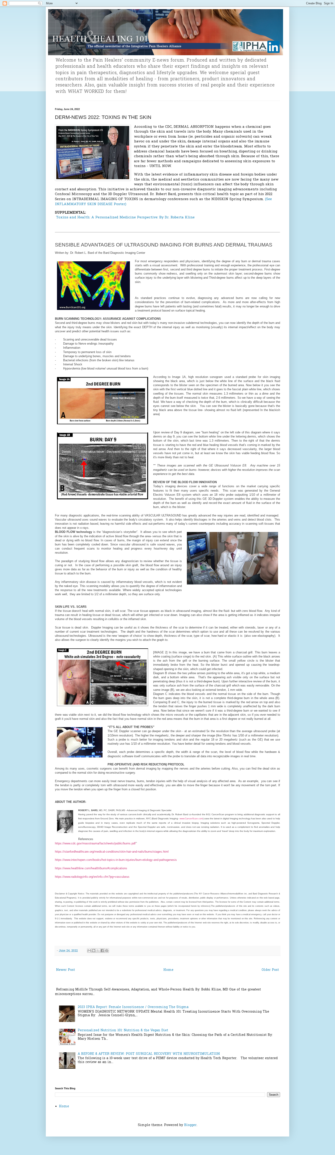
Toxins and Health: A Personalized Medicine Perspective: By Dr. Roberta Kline (125, 217)
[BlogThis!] (93, 950)
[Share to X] (98, 950)
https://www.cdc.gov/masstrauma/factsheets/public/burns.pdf (95, 843)
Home (168, 970)
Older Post (270, 970)
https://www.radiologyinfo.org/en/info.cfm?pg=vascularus (92, 876)
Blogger (190, 1125)
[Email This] (89, 950)
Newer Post (65, 970)
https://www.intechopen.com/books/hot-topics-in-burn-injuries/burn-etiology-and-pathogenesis (116, 860)
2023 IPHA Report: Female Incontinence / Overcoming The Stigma (133, 1007)
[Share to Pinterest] (106, 950)
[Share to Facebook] (102, 950)
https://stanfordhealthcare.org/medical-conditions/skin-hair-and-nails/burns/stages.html (112, 851)
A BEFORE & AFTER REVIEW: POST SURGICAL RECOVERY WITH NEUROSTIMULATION (149, 1054)
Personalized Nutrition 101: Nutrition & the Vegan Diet (123, 1030)
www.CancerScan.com (191, 818)
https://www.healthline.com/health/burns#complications (91, 868)
